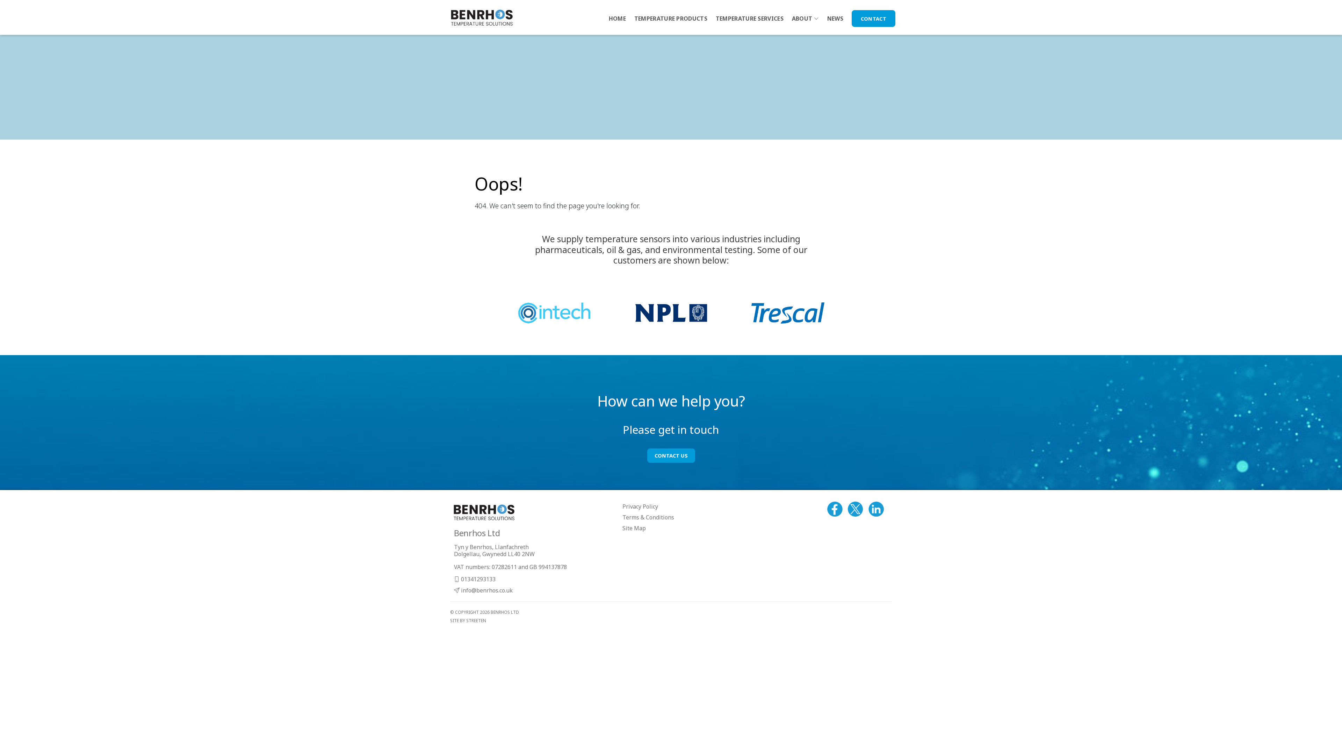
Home (617, 18)
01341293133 (478, 579)
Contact (873, 18)
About (802, 18)
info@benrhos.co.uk (486, 590)
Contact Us (671, 455)
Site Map (634, 528)
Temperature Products (670, 18)
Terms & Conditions (648, 517)
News (835, 18)
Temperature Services (750, 18)
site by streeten (468, 621)
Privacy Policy (640, 506)
